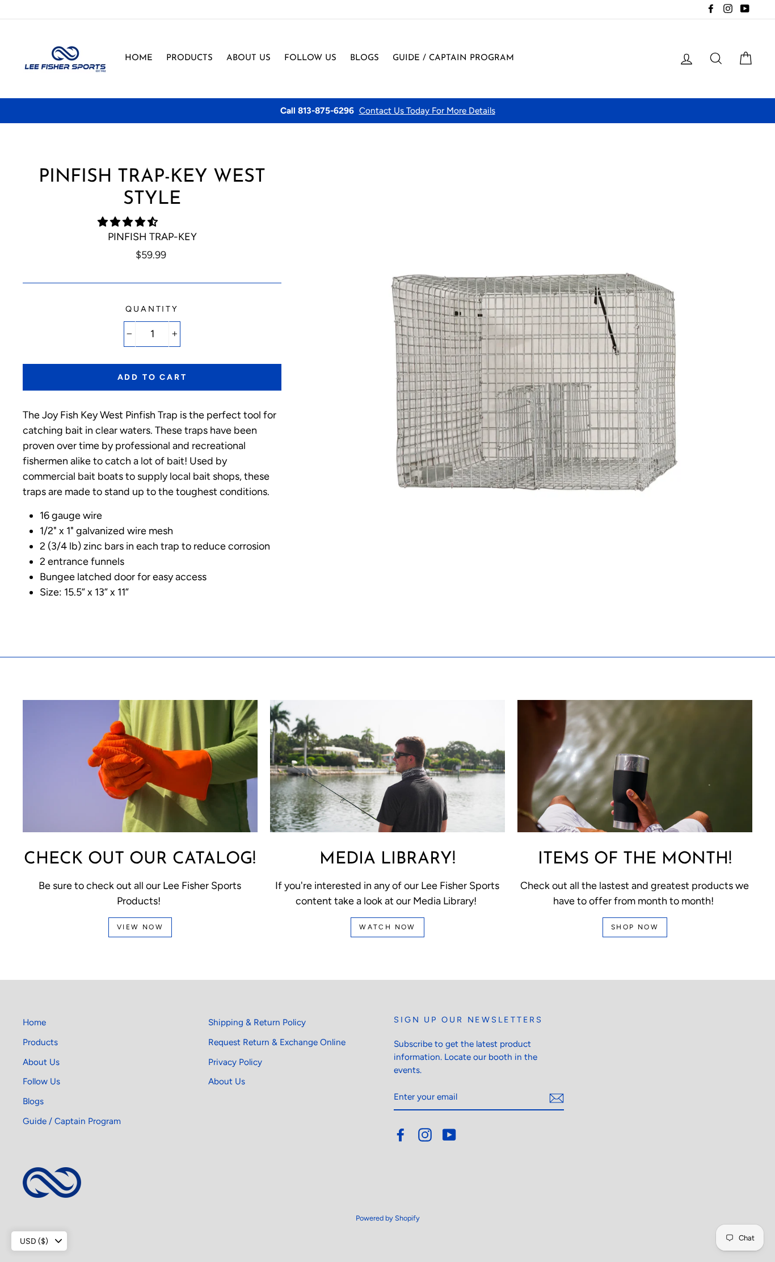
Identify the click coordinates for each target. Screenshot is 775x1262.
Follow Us (310, 58)
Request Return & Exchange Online (277, 1042)
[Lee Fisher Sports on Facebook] (400, 1134)
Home (139, 58)
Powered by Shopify (388, 1218)
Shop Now (635, 927)
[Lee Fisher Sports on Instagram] (425, 1134)
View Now (140, 927)
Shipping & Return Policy (257, 1022)
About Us (248, 58)
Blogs (364, 58)
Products (189, 58)
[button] (129, 222)
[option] (387, 111)
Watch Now (387, 927)
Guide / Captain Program (453, 58)
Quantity (152, 309)
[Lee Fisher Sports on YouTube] (449, 1134)
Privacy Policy (235, 1061)
